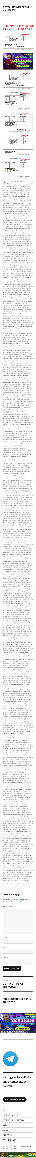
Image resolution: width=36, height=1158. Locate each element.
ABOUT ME (7, 1135)
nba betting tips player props (17, 629)
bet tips (20, 216)
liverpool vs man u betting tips (13, 599)
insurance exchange (22, 465)
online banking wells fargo (23, 723)
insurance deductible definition (21, 454)
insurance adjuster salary (11, 427)
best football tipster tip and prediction (15, 205)
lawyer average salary (20, 503)
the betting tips (26, 849)
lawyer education (19, 525)
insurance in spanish (14, 478)
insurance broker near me (22, 437)
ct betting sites (21, 350)
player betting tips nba (10, 814)
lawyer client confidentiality (22, 514)
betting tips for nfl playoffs (11, 241)
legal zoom (20, 584)
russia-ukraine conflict (15, 823)
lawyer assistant (24, 501)
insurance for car (13, 469)
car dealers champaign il (13, 303)
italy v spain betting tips (13, 484)
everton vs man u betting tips (15, 369)
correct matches (21, 348)
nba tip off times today (19, 642)
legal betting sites (14, 552)
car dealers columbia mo (16, 309)
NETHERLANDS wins (17, 644)
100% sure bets (10, 184)
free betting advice (12, 390)
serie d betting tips (24, 827)
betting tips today (16, 265)
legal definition (13, 565)
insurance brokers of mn (10, 442)
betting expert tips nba (15, 220)
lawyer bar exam (11, 505)
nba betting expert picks (11, 606)
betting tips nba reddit (17, 245)
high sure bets (7, 410)
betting (5, 220)
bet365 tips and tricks (21, 218)
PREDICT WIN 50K (10, 1115)
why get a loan (23, 878)
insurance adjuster (9, 424)
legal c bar (28, 557)
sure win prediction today (21, 844)
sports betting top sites (23, 840)
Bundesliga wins (20, 284)
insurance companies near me (20, 450)
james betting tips (22, 488)
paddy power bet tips (23, 812)
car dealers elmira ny (25, 324)
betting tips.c (18, 277)
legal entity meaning (10, 578)
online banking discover (15, 697)
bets (30, 218)
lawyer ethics (17, 531)
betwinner (19, 280)
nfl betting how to (19, 648)
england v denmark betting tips (22, 361)
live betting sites (25, 593)
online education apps (18, 742)
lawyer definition (19, 518)
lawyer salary (16, 537)
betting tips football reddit (19, 233)
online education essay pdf (16, 791)
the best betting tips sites (22, 846)
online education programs (19, 808)
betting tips (20, 224)
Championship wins (18, 346)
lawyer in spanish (20, 535)
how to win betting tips (19, 420)
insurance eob (7, 463)
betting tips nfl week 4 (15, 252)
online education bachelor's (24, 746)
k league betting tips (18, 495)
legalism (27, 584)
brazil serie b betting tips (19, 282)
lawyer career (18, 512)
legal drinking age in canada (12, 569)
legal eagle (26, 574)
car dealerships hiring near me (13, 337)
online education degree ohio (12, 776)
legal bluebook (8, 554)
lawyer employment (9, 529)
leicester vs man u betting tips (16, 591)
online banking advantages (21, 657)
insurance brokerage (25, 439)
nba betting (28, 603)
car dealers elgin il (12, 324)
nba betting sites (22, 623)
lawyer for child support (18, 533)
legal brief (16, 554)
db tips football (19, 356)
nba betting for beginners (17, 610)
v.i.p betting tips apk (17, 870)
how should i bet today (21, 412)
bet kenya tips (21, 209)
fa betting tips (16, 371)
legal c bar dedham (9, 559)
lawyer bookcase (14, 508)
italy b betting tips (23, 480)
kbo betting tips (8, 497)
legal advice (22, 544)
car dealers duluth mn (12, 320)
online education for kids (11, 802)
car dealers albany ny (18, 286)
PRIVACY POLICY (9, 1140)
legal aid (29, 544)
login (5, 1125)
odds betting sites (23, 652)
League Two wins (12, 544)
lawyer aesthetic (17, 499)
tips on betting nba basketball (12, 857)
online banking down (24, 699)
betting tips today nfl (13, 275)
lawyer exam (26, 531)
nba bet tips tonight (17, 603)
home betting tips (18, 410)
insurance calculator (25, 442)
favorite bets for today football (12, 373)
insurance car (7, 444)
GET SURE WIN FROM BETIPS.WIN (16, 8)
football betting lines (9, 382)
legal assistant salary (13, 550)
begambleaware (14, 1099)
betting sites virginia (21, 222)
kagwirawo (28, 495)
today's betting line (16, 861)
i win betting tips (27, 422)
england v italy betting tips (11, 363)
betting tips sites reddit (17, 263)
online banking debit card (11, 691)
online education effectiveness (13, 785)
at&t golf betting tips (9, 192)
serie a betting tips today (14, 825)
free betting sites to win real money (19, 393)
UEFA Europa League (10, 868)
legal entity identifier (25, 576)
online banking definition (14, 693)
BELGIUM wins (16, 194)
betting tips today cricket (15, 269)
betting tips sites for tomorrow (18, 256)
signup (5, 1130)
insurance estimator (19, 463)
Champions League (14, 343)
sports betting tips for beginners (17, 836)
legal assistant (16, 548)
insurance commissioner (11, 446)
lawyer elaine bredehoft (23, 527)
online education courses (14, 768)
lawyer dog (25, 522)
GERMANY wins (21, 397)
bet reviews (17, 211)
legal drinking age (27, 567)
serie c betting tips (12, 827)
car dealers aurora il (21, 292)
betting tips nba (16, 243)
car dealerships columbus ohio (22, 335)
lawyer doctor (17, 522)
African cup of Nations (18, 186)
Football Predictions (19, 388)
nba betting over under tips (12, 621)
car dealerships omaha (24, 339)
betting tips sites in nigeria (16, 260)
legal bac (23, 550)
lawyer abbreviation (25, 497)
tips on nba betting (21, 859)
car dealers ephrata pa (10, 326)
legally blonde (7, 586)
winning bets (23, 880)
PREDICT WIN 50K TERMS (13, 1120)
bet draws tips (11, 209)
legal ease (6, 576)
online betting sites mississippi (13, 725)
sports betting (19, 829)
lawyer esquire (7, 531)
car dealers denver (16, 316)
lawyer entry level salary (24, 529)
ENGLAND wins (22, 365)
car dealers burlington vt (13, 301)
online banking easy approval (16, 704)
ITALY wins (25, 484)
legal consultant (21, 559)
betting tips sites (13, 254)
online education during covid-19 (20, 782)
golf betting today (17, 405)
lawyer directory (26, 520)
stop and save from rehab (11, 842)
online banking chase (18, 680)
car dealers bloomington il (11, 299)
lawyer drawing (8, 525)
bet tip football (7, 214)
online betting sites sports (20, 727)
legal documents (14, 567)
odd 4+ (5, 1110)
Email (5, 947)
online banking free (21, 719)
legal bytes (24, 554)
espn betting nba (16, 367)
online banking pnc (21, 721)
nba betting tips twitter (17, 635)
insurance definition (9, 456)
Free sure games (8, 395)
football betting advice (22, 378)
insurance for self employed (17, 473)
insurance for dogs (26, 469)
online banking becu (13, 674)
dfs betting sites (11, 358)
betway (12, 280)
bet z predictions (8, 218)
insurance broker (8, 437)
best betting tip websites (15, 199)
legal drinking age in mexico (12, 574)
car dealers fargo (19, 329)
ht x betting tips (16, 422)
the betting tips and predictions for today (16, 851)
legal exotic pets (25, 580)
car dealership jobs (16, 333)
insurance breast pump (21, 435)
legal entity (13, 576)
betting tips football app (14, 228)
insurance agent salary (16, 429)
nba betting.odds (22, 640)
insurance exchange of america (13, 467)
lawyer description (14, 520)
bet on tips (9, 211)
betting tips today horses (18, 271)
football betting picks (24, 382)
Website (6, 957)
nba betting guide (20, 612)
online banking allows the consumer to (15, 659)
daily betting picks (18, 354)
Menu (6, 16)
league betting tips (15, 542)
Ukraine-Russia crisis (24, 868)
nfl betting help (8, 648)
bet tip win (13, 216)
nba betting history (26, 618)
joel (7, 182)
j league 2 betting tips (24, 486)
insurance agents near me (16, 431)
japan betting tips (23, 491)
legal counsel (13, 561)
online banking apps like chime (13, 663)
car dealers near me (18, 331)
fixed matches (11, 375)
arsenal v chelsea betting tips (20, 190)
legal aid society (20, 546)
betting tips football (12, 226)
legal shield (12, 584)
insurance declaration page (12, 452)
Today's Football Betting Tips (15, 863)
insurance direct (24, 459)
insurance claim (27, 444)
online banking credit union (20, 689)
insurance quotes (11, 480)
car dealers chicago (9, 307)
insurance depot (21, 456)
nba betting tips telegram (23, 631)
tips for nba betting (24, 855)
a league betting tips (23, 184)
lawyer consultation (19, 516)
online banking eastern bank (12, 701)
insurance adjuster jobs (23, 424)
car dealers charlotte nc (23, 305)
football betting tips (9, 384)
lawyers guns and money (17, 540)
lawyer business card (20, 510)
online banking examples (19, 710)
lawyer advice (7, 499)
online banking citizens (16, 684)
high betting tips (24, 407)
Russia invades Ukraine (19, 821)
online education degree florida (18, 774)
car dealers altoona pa (15, 288)
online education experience (12, 795)
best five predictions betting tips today (19, 203)
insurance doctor (8, 461)
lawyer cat (26, 512)
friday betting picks (20, 395)
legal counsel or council (17, 563)
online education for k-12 (23, 800)
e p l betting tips (22, 358)
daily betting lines (19, 352)
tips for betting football (10, 855)
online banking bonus (16, 676)
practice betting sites (25, 814)
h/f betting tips (14, 407)
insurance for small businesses (12, 476)
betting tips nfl (17, 248)
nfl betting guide (25, 646)
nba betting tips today (10, 633)
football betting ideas (25, 380)
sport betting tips (8, 829)
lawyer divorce (7, 522)
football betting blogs (10, 380)
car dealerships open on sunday (13, 341)
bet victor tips (27, 216)
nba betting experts (17, 608)
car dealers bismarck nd (23, 297)
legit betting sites (11, 589)
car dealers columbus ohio (19, 312)
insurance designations (10, 459)
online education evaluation (21, 793)
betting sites (10, 222)
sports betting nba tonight (22, 831)
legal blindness (26, 552)
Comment (7, 907)
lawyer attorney (8, 503)
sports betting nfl (8, 834)
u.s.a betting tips (27, 866)
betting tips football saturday (12, 235)
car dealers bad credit (20, 294)
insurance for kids (8, 471)
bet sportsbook (26, 211)
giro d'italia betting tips (21, 403)
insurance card (17, 444)
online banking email (19, 706)
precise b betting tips (10, 817)
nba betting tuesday (24, 638)
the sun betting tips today (22, 853)
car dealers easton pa (17, 322)
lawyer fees (6, 533)
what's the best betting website (17, 876)
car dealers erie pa (24, 326)
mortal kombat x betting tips (15, 601)
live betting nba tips (13, 593)
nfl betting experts (14, 646)
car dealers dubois (14, 318)
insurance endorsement (22, 461)
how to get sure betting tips (15, 418)
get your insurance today (15, 401)
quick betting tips (17, 819)
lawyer (16, 497)
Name (5, 937)
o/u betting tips (12, 652)
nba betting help (13, 618)
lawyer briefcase (8, 510)
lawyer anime (28, 499)
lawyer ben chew (22, 505)
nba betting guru (14, 616)
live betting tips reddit (10, 595)
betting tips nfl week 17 (15, 250)
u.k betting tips (16, 866)
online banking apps (24, 661)
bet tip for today (18, 214)
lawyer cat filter (8, 514)
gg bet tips (27, 401)
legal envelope (22, 578)
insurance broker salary (10, 439)
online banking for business (18, 716)
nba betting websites (10, 640)
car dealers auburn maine (19, 290)
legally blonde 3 (18, 586)
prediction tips (22, 817)
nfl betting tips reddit (12, 650)
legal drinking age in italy (22, 572)
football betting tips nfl (17, 386)
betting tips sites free (9, 258)
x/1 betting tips (15, 883)
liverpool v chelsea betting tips (21, 597)
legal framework (23, 582)
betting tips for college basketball (19, 239)
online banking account (10, 655)
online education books (16, 753)
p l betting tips (11, 812)
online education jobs (13, 804)
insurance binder (17, 433)
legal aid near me (8, 546)
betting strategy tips (9, 224)
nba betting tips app (17, 625)
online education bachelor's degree (14, 748)
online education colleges (17, 761)
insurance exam (10, 465)
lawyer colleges (8, 516)
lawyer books (24, 508)
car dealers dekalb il (19, 314)
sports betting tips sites (20, 838)
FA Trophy (24, 371)
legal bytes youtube (18, 557)
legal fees (6, 582)
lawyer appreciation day (10, 501)
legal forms (13, 582)
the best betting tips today (11, 849)
